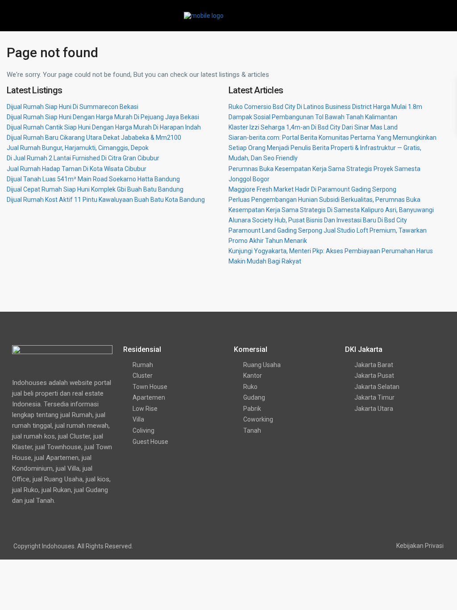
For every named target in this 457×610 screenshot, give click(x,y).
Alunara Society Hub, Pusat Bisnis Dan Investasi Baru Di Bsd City (317, 220)
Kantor (252, 375)
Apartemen (149, 397)
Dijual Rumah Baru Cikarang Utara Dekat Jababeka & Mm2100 (94, 137)
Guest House (150, 441)
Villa (138, 419)
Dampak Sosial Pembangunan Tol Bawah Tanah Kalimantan (312, 117)
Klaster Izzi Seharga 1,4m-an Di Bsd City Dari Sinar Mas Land (313, 127)
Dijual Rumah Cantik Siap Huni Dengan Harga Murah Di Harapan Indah (104, 127)
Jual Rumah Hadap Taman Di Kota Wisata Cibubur (76, 168)
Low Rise (145, 408)
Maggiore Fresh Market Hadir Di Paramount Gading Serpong (312, 189)
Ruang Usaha (262, 364)
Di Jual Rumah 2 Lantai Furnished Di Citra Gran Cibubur (83, 158)
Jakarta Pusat (374, 375)
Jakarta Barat (373, 364)
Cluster (143, 375)
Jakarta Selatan (376, 386)
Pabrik (252, 408)
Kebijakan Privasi (420, 545)
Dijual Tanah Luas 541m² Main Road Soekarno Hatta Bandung (93, 179)
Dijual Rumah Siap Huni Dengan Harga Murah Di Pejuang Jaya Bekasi (103, 117)
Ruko (250, 386)
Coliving (143, 430)
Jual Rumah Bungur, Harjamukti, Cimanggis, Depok (78, 147)
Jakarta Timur (374, 397)
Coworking (258, 419)
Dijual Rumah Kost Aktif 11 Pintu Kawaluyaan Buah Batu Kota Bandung (106, 199)
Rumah (143, 364)
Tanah (252, 430)
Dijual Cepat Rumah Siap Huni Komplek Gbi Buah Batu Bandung (95, 189)
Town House (150, 386)
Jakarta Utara (373, 408)
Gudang (254, 397)
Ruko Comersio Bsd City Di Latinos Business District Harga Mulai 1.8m (325, 106)
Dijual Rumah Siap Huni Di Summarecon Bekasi (72, 106)
